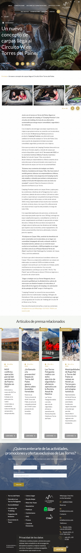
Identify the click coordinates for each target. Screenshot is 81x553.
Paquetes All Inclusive (12, 515)
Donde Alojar (30, 499)
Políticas (29, 509)
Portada (4, 76)
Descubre (45, 11)
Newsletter (30, 506)
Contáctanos (30, 513)
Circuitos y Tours (54, 5)
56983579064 (67, 502)
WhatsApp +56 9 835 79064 (44, 308)
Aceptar (59, 549)
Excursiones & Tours (13, 521)
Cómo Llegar (30, 496)
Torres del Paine (19, 5)
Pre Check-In (25, 11)
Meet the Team (31, 503)
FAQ (27, 516)
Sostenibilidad (13, 505)
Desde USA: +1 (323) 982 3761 (66, 533)
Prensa (28, 520)
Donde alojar (35, 11)
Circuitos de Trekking (12, 509)
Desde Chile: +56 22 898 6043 (66, 528)
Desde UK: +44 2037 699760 (66, 538)
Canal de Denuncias (29, 524)
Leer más (9, 436)
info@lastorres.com (28, 308)
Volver (6, 16)
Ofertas (52, 11)
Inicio (10, 5)
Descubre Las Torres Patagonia (36, 5)
